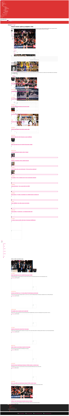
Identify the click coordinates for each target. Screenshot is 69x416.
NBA (2, 2)
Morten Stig (6, 13)
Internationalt (4, 6)
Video (2, 5)
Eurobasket (6, 7)
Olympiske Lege (6, 11)
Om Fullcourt (11, 405)
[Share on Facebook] (35, 240)
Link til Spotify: (13, 62)
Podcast (3, 4)
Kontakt (10, 406)
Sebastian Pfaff (13, 33)
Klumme (4, 12)
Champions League (7, 8)
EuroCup (6, 9)
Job (9, 407)
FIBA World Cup (6, 10)
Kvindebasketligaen (15, 35)
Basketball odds (5, 14)
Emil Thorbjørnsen (13, 277)
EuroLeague (3, 3)
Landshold (15, 54)
